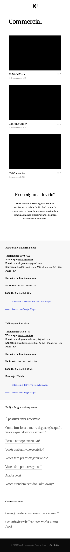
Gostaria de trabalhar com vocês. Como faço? (31, 524)
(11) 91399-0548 (25, 259)
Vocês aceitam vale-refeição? (24, 449)
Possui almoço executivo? (22, 441)
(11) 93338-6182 (25, 335)
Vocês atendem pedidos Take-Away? (29, 484)
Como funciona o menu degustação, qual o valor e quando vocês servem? (33, 430)
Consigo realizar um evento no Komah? (32, 513)
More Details (36, 100)
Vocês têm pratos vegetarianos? (26, 458)
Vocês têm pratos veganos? (23, 467)
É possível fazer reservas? (22, 419)
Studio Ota (54, 545)
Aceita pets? (13, 475)
